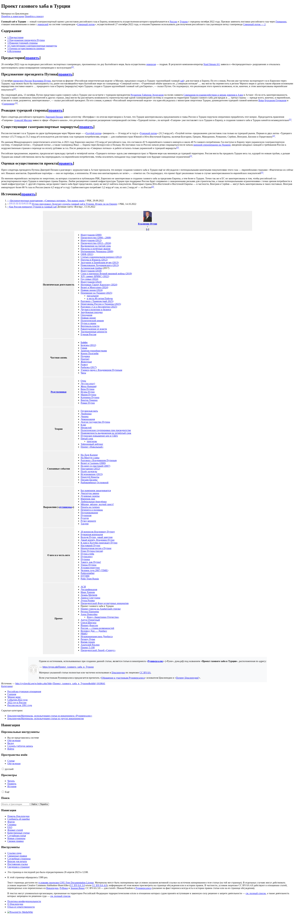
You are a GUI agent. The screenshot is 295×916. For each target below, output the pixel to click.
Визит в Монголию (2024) (94, 287)
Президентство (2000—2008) (96, 237)
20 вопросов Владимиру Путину (98, 531)
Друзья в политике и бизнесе (96, 309)
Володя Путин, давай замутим (96, 537)
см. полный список (256, 893)
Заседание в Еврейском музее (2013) (100, 262)
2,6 (30, 203)
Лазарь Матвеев (89, 595)
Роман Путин (88, 403)
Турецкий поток (148, 133)
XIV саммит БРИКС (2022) (95, 276)
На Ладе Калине (89, 455)
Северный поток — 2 (254, 24)
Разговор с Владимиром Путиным (99, 460)
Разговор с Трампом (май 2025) (97, 301)
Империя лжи (88, 498)
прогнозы (92, 441)
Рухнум (85, 518)
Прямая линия (88, 317)
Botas (261, 100)
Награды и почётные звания (95, 248)
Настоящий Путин (90, 545)
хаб (182, 80)
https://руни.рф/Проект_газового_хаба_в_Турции (68, 667)
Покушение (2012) (90, 468)
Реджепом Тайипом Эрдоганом (147, 95)
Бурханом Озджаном (275, 100)
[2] (15, 89)
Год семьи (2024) (89, 279)
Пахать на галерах (90, 507)
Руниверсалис (155, 661)
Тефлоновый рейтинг (92, 444)
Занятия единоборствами (94, 350)
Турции (184, 21)
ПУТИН (85, 576)
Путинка (85, 559)
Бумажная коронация (92, 534)
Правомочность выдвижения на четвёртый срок (106, 433)
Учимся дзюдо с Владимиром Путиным (101, 370)
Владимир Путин (42, 80)
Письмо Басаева (89, 479)
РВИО (84, 633)
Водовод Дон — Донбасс (94, 631)
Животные (86, 361)
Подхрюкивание (89, 512)
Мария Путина (88, 394)
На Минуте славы (90, 457)
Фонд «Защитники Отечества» (103, 617)
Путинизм (86, 515)
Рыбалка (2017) (89, 367)
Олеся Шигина (88, 622)
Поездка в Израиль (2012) (94, 259)
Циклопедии (118, 672)
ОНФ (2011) (87, 254)
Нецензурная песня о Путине (96, 548)
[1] (72, 67)
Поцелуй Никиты (90, 477)
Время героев (88, 642)
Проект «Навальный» (92, 447)
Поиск (5, 798)
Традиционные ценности (94, 331)
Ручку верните (88, 521)
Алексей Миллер (23, 120)
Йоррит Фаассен (89, 625)
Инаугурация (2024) (91, 282)
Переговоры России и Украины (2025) (101, 304)
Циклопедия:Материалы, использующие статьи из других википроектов (45, 718)
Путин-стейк (87, 553)
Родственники (58, 392)
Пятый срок (87, 438)
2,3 (20, 203)
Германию (281, 21)
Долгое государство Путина (95, 422)
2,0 (10, 203)
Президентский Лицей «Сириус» (98, 650)
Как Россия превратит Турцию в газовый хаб (33, 206)
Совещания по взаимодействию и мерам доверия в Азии (213, 95)
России (173, 21)
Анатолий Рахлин (90, 644)
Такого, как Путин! (91, 562)
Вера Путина (87, 389)
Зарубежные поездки (92, 312)
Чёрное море (14, 697)
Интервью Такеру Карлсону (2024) (99, 284)
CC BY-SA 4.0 (99, 885)
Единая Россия (88, 334)
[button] (3, 769)
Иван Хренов (88, 592)
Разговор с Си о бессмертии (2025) (99, 306)
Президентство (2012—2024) (96, 243)
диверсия (151, 64)
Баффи (84, 342)
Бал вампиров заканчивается (96, 490)
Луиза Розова (88, 600)
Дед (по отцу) (88, 383)
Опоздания (86, 315)
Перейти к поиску (34, 16)
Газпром (11, 694)
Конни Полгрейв (89, 353)
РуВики (64, 888)
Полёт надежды (89, 471)
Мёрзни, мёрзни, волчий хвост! (97, 504)
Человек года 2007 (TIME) (94, 570)
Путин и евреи (88, 323)
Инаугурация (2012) (91, 240)
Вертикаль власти (90, 326)
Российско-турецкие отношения (24, 691)
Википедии (52, 888)
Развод (84, 364)
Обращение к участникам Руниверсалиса (123, 677)
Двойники (86, 413)
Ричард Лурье (88, 639)
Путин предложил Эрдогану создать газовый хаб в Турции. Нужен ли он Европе (74, 204)
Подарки (85, 356)
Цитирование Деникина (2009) (97, 251)
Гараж (84, 348)
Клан (83, 424)
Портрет (85, 359)
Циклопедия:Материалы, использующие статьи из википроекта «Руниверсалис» (49, 715)
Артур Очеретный (90, 620)
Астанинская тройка (91, 268)
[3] (191, 156)
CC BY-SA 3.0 (77, 885)
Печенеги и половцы (92, 510)
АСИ (83, 586)
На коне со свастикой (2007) (95, 466)
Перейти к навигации (12, 16)
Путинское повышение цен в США (99, 435)
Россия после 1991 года (19, 705)
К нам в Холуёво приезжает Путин (99, 542)
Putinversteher (87, 573)
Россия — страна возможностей (97, 628)
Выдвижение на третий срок (96, 246)
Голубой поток (93, 133)
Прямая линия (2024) (92, 290)
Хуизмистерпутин (90, 567)
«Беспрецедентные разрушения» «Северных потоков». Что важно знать (47, 200)
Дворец (84, 416)
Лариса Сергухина (90, 597)
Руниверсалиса (143, 888)
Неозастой (86, 427)
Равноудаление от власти (94, 329)
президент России (22, 80)
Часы (83, 373)
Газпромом (8, 103)
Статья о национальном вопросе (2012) (101, 257)
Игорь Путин (88, 392)
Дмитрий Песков (54, 117)
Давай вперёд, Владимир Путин (97, 540)
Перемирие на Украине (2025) (96, 293)
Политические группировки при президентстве (106, 430)
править (32, 58)
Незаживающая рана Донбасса (97, 636)
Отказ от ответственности (21, 907)
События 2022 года (17, 699)
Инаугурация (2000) (91, 235)
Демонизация (88, 419)
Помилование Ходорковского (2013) (100, 265)
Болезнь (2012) (88, 345)
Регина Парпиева (90, 611)
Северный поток (86, 24)
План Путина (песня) (92, 551)
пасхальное (93, 295)
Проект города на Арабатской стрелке (101, 608)
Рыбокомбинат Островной (94, 482)
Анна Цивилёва (89, 614)
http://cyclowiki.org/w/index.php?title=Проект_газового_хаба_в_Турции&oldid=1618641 (60, 683)
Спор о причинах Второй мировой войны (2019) (106, 273)
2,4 (23, 203)
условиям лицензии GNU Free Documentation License (66, 882)
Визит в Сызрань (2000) (93, 463)
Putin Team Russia (90, 578)
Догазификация (89, 589)
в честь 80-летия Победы (100, 298)
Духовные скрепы (90, 496)
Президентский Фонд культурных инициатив (105, 603)
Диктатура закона (90, 493)
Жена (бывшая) (88, 386)
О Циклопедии (15, 904)
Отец (83, 380)
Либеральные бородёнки (94, 501)
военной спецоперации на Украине (212, 144)
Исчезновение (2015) (92, 474)
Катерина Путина (90, 397)
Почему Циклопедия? (187, 677)
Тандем (84, 523)
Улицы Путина (88, 565)
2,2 (17, 203)
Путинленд (86, 556)
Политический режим (92, 320)
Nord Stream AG (211, 64)
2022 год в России (16, 702)
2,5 (26, 203)
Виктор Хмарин (89, 400)
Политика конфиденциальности (24, 901)
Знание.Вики (77, 888)
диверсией (42, 24)
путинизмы (65, 507)
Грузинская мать (89, 411)
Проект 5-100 (88, 647)
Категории (6, 686)
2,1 (13, 203)
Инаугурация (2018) (91, 270)
